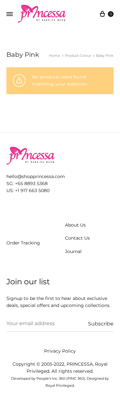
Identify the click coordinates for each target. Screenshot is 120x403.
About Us (75, 225)
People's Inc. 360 (50, 378)
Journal (73, 251)
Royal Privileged (59, 385)
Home (54, 55)
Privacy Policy (60, 351)
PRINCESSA (80, 364)
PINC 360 (76, 378)
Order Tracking (23, 243)
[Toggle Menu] (9, 14)
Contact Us (77, 238)
